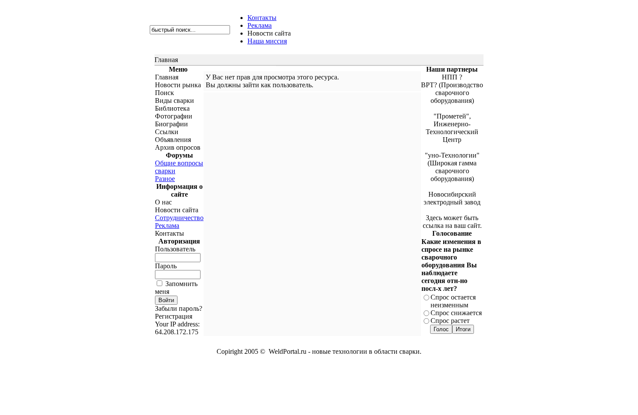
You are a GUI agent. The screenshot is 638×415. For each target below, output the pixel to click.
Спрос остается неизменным (453, 301)
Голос (441, 329)
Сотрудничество (179, 217)
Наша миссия (267, 41)
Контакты (261, 17)
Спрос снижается (456, 312)
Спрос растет (450, 320)
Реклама (259, 25)
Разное (165, 178)
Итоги (463, 329)
